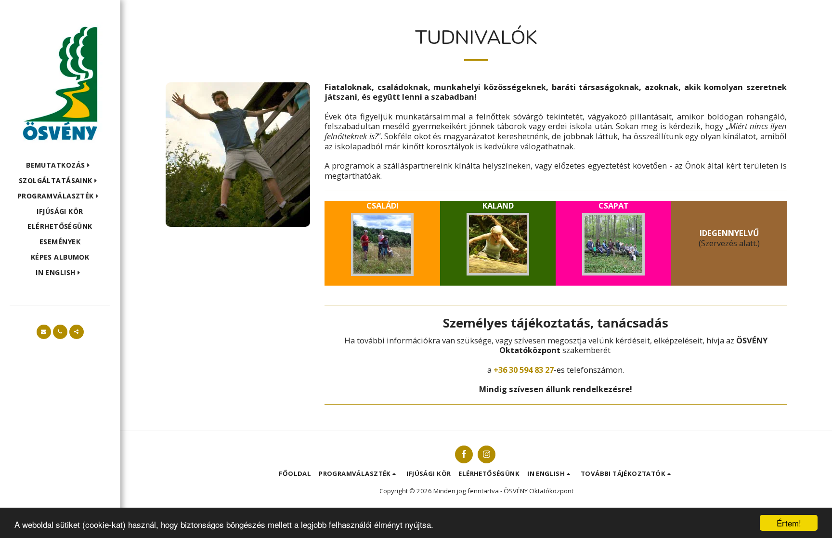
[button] (60, 165)
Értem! (789, 523)
